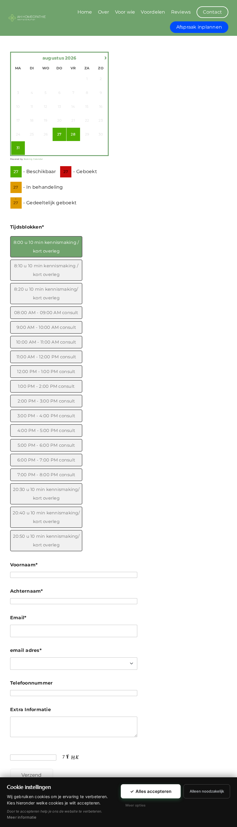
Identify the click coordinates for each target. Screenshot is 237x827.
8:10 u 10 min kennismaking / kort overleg (46, 270)
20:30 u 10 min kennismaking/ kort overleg (46, 494)
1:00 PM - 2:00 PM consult (46, 386)
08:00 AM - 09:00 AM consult (46, 312)
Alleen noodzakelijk (207, 791)
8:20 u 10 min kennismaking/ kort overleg (46, 293)
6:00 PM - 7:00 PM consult (46, 460)
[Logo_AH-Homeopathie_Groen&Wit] (27, 16)
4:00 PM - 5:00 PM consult (46, 430)
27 (59, 134)
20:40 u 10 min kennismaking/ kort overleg (46, 517)
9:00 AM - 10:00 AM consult (46, 327)
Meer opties (135, 805)
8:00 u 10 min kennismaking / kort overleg (46, 247)
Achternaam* (26, 591)
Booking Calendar (33, 159)
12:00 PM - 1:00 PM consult (46, 371)
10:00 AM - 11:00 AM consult (46, 342)
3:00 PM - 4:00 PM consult (46, 415)
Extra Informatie (30, 709)
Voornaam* (24, 565)
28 (73, 134)
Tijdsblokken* (27, 227)
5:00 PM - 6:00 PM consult (46, 445)
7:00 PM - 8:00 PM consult (46, 474)
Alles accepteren (150, 791)
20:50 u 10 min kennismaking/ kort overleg (46, 540)
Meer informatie (22, 817)
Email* (18, 617)
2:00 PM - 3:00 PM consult (46, 401)
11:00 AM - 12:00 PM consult (46, 356)
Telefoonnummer (31, 683)
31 (18, 148)
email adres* (26, 650)
